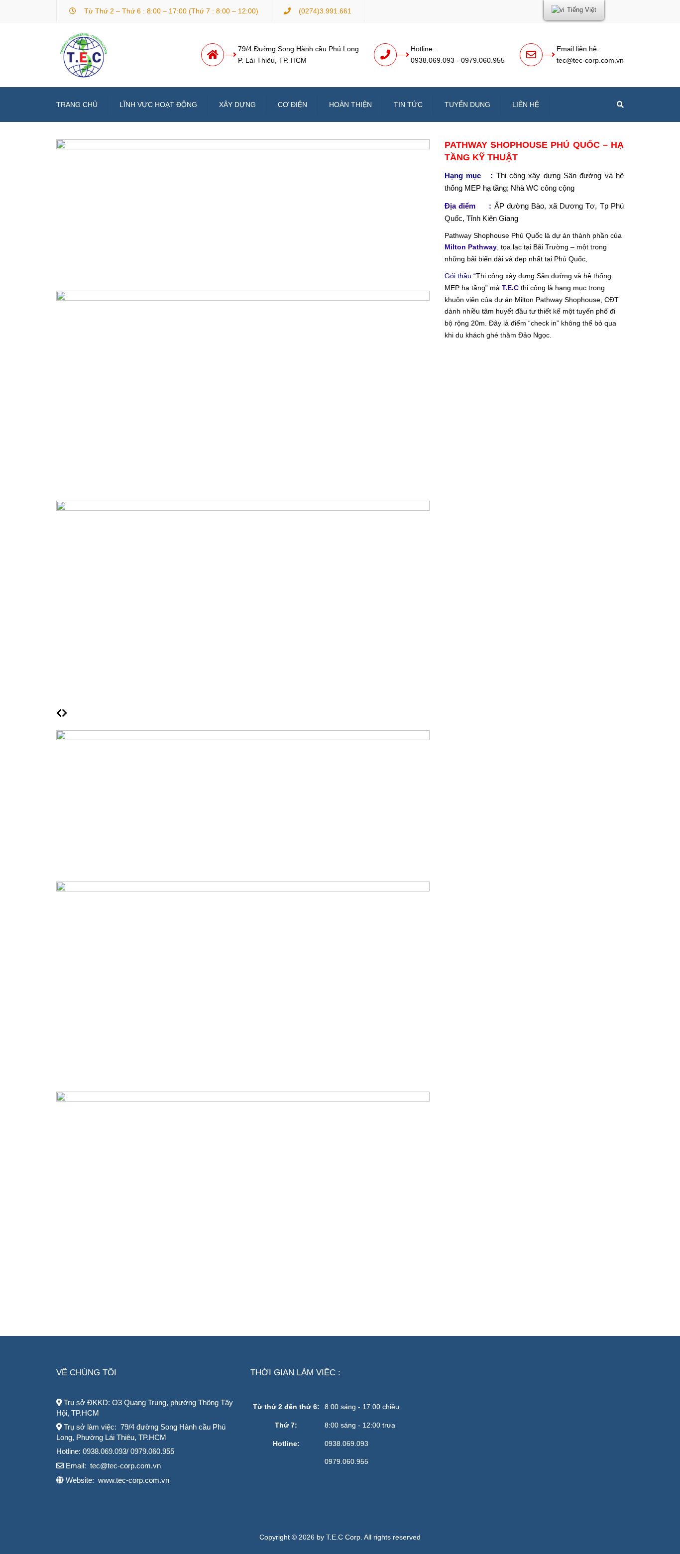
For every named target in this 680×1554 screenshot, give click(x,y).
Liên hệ (525, 105)
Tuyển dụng (467, 105)
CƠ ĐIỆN (292, 105)
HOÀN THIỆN (350, 105)
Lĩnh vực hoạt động (158, 105)
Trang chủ (77, 105)
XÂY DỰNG (237, 105)
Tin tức (408, 105)
